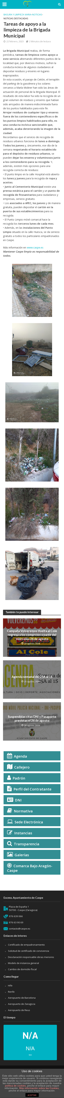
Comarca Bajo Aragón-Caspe (29, 868)
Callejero (22, 767)
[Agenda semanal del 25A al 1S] (32, 679)
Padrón (19, 778)
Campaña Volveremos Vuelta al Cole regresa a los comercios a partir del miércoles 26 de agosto (32, 635)
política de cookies (15, 1085)
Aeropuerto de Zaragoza (21, 1004)
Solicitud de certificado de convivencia (28, 950)
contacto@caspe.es (19, 928)
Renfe (11, 991)
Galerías (22, 855)
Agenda (20, 756)
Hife (10, 985)
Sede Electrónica (29, 822)
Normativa (23, 811)
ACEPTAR (32, 1095)
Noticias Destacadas (16, 18)
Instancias (23, 833)
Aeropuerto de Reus (19, 1010)
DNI (18, 800)
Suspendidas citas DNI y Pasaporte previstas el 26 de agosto (32, 718)
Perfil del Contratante (32, 789)
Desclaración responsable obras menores (31, 957)
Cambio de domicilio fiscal (22, 969)
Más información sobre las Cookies (38, 1088)
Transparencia (26, 844)
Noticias (37, 14)
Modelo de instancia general (23, 963)
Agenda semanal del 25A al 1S (32, 677)
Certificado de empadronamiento (26, 944)
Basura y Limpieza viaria (17, 14)
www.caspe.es (35, 247)
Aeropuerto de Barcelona (22, 997)
